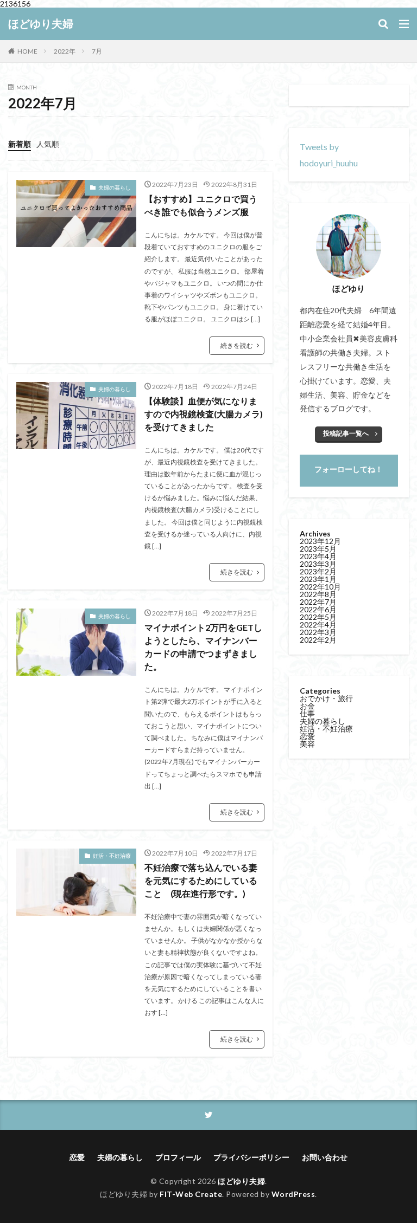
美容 (307, 743)
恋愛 (307, 736)
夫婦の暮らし (114, 187)
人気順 (47, 143)
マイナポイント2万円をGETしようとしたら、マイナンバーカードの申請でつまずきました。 (203, 646)
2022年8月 (318, 594)
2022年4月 (318, 624)
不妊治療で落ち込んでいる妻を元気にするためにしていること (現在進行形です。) (200, 880)
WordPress (293, 1194)
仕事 (307, 713)
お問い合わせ (325, 1157)
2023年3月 (318, 563)
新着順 (19, 143)
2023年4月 (318, 556)
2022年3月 (318, 632)
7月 (97, 51)
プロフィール (178, 1157)
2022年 (64, 51)
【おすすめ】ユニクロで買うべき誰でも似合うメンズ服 (200, 205)
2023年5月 (318, 548)
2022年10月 (320, 586)
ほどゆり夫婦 (40, 23)
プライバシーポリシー (251, 1157)
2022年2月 (318, 639)
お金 (307, 705)
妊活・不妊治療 (112, 855)
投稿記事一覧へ (346, 433)
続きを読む (236, 345)
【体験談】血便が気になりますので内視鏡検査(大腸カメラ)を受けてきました (203, 414)
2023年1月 (318, 579)
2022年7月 (318, 601)
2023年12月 (320, 541)
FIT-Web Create (191, 1194)
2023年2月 (318, 571)
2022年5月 (318, 617)
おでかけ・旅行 (326, 698)
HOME (27, 51)
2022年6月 (318, 609)
